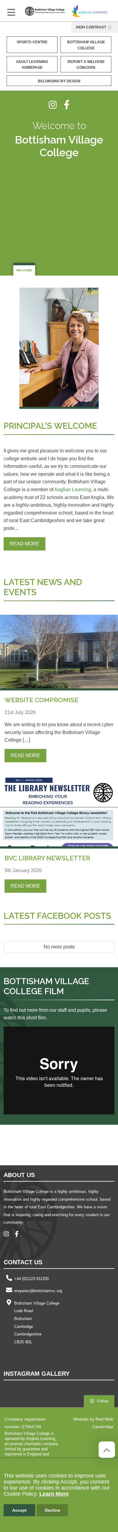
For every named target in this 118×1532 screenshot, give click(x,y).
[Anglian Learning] (89, 10)
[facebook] (67, 105)
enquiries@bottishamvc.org (38, 1291)
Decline (52, 1510)
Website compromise (41, 700)
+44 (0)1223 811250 (31, 1278)
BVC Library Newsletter (47, 858)
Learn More (54, 1494)
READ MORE (24, 543)
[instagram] (56, 105)
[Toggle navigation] (11, 12)
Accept (19, 1510)
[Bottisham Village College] (45, 10)
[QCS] (36, 1144)
